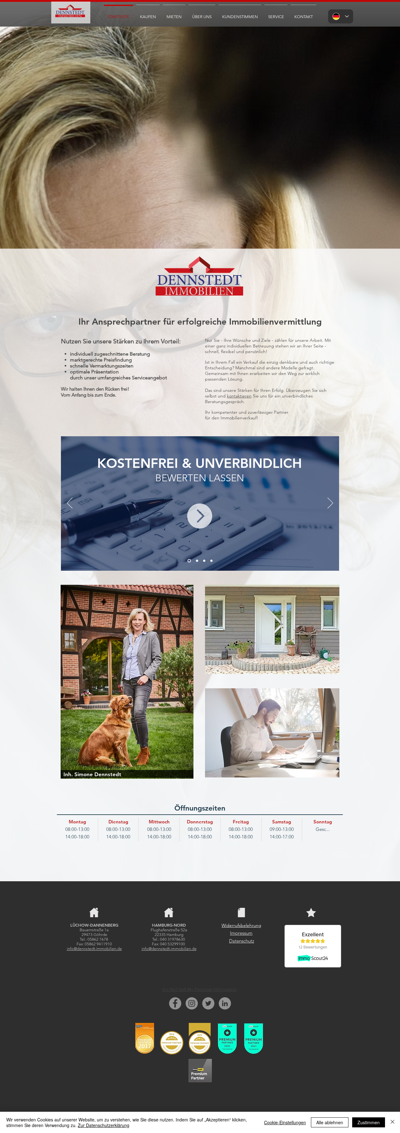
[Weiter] (330, 503)
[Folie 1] (189, 561)
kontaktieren (239, 396)
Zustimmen (369, 1122)
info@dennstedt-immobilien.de (94, 948)
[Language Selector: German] (340, 16)
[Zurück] (69, 503)
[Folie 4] (204, 561)
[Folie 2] (196, 561)
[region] (272, 629)
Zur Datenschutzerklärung (103, 1125)
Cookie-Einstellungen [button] (285, 1122)
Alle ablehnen (329, 1122)
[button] (148, 14)
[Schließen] (392, 1122)
